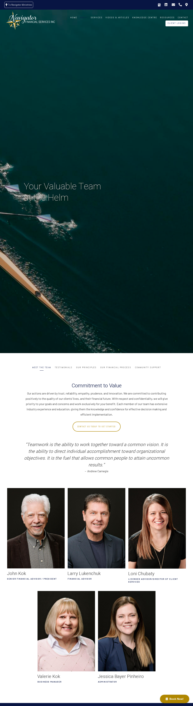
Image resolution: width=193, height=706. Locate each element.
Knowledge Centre (144, 17)
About (84, 17)
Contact (183, 17)
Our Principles (86, 367)
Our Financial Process (115, 367)
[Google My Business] (159, 4)
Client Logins (177, 23)
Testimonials (63, 367)
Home (73, 17)
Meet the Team (41, 367)
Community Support (148, 367)
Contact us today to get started (96, 426)
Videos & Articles (117, 17)
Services (97, 17)
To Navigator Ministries (20, 4)
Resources (167, 17)
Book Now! (176, 698)
